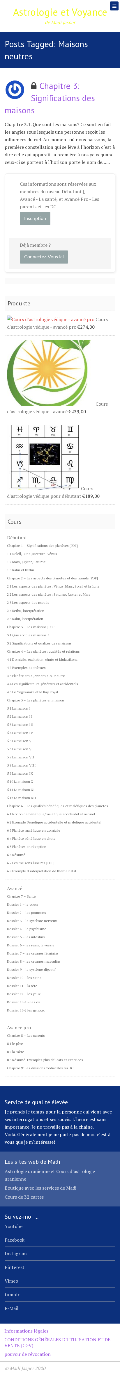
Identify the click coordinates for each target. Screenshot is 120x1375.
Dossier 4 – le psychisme (26, 929)
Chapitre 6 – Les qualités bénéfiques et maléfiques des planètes (57, 806)
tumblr (12, 1294)
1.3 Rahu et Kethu (20, 570)
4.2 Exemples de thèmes (26, 667)
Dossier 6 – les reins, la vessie (30, 945)
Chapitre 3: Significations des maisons (50, 98)
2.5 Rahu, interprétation (25, 619)
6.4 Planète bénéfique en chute (31, 838)
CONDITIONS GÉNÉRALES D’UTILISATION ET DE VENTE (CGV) (57, 1342)
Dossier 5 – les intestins (26, 937)
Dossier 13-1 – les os (23, 1002)
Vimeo (11, 1281)
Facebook (14, 1240)
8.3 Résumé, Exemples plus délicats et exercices (45, 1060)
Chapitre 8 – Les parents (26, 1035)
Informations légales (26, 1331)
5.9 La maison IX (20, 773)
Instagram (16, 1253)
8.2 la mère (15, 1052)
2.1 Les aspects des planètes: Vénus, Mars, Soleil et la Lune (53, 586)
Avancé (14, 888)
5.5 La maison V (19, 741)
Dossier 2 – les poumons (26, 912)
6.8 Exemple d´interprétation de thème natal (41, 871)
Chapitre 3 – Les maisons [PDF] (31, 627)
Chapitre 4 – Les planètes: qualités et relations (43, 651)
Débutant (17, 537)
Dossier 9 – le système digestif (31, 969)
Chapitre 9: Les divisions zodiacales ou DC (40, 1068)
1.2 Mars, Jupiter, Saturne (26, 562)
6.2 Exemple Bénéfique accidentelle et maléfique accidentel (54, 822)
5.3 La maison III (20, 724)
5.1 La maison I (19, 708)
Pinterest (14, 1267)
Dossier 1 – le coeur (22, 904)
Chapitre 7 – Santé (21, 896)
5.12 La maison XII (21, 798)
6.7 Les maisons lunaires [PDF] (30, 863)
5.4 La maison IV (20, 733)
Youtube (13, 1226)
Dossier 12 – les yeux (23, 994)
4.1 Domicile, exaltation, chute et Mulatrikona (42, 659)
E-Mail (11, 1308)
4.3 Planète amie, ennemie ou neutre (36, 676)
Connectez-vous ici (44, 257)
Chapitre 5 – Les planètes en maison (35, 700)
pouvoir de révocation (27, 1354)
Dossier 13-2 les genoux (26, 1010)
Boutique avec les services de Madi (40, 1188)
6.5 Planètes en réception (26, 846)
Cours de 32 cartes (24, 1197)
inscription (35, 218)
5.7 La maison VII (20, 757)
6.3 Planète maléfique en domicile (33, 830)
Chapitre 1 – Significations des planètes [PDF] (42, 545)
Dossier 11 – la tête (22, 986)
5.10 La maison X (20, 781)
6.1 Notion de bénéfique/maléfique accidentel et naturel (51, 814)
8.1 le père (15, 1043)
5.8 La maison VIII (21, 765)
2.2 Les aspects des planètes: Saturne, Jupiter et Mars (48, 594)
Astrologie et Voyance (60, 12)
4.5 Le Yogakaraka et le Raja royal (32, 692)
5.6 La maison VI (20, 749)
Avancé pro (19, 1027)
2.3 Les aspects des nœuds (28, 602)
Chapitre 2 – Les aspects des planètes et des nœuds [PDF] (52, 578)
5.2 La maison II (19, 716)
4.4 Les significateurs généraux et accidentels (42, 684)
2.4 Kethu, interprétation (25, 610)
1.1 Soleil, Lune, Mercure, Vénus (32, 554)
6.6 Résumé (16, 855)
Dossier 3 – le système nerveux (32, 921)
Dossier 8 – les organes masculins (34, 961)
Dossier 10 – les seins (24, 977)
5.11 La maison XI (21, 789)
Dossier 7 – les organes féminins (33, 953)
